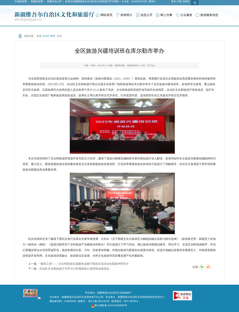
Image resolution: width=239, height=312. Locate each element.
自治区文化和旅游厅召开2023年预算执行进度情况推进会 (74, 268)
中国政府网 (21, 1)
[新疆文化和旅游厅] (54, 13)
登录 (173, 1)
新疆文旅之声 (54, 1)
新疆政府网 (37, 1)
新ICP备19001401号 (98, 301)
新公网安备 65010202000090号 (111, 305)
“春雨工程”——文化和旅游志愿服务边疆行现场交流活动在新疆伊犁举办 (84, 263)
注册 (179, 1)
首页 (39, 36)
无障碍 (185, 1)
